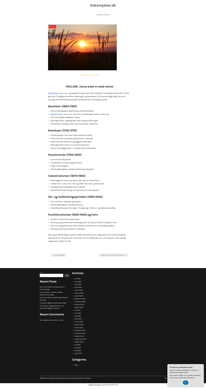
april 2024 (78, 353)
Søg (41, 272)
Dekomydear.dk (103, 5)
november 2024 (80, 333)
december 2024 (80, 330)
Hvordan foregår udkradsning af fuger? (53, 303)
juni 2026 (78, 281)
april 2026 (78, 287)
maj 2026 (78, 284)
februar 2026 (79, 293)
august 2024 (79, 342)
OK (186, 382)
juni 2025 (78, 313)
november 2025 (80, 302)
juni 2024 (78, 348)
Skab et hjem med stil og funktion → (113, 255)
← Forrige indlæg (58, 255)
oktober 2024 (79, 336)
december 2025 (80, 299)
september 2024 (80, 339)
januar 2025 (79, 327)
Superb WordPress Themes (81, 378)
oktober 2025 (79, 304)
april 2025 (78, 319)
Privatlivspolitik (103, 15)
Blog (97, 75)
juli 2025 (77, 310)
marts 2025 (79, 322)
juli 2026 (77, 279)
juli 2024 (77, 345)
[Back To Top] (165, 378)
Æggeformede (57, 114)
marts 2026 (79, 290)
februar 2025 (79, 325)
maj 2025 (78, 316)
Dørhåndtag (53, 93)
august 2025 (79, 307)
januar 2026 (79, 296)
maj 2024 (78, 350)
